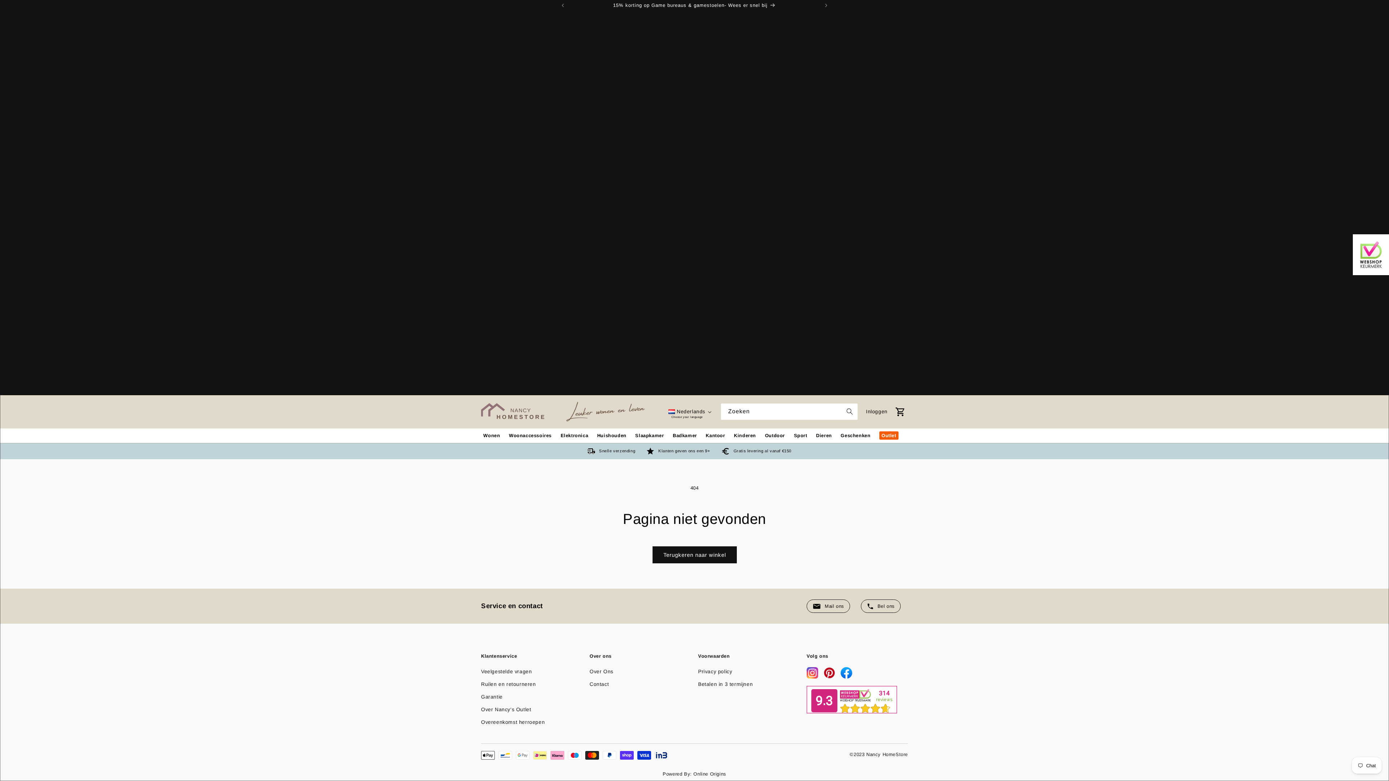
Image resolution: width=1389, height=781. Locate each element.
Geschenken (855, 435)
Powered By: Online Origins (694, 774)
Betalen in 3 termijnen (725, 684)
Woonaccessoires (530, 435)
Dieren (824, 435)
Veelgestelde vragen (506, 671)
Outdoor (775, 435)
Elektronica (575, 435)
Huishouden (611, 435)
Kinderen (745, 435)
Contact (599, 684)
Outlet (889, 435)
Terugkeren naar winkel (694, 555)
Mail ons (834, 606)
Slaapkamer (649, 435)
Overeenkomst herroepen (513, 722)
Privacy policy (715, 671)
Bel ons (886, 606)
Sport (800, 435)
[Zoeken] (850, 411)
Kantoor (715, 435)
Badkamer (685, 435)
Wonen (491, 435)
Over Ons (601, 671)
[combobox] (789, 412)
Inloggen (877, 411)
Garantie (492, 697)
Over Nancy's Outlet (506, 709)
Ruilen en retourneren (508, 684)
